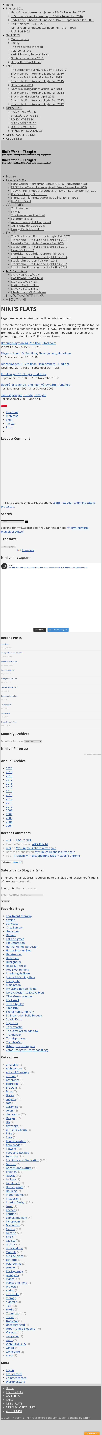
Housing (11, 1191)
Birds (9, 1091)
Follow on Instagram (59, 629)
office (9, 1237)
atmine (10, 920)
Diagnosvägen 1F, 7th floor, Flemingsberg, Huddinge (35, 364)
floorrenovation (16, 1141)
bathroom (12, 1080)
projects (11, 1286)
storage (11, 1298)
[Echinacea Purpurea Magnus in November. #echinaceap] (51, 580)
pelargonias (13, 1263)
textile (10, 1309)
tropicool (12, 1321)
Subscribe (5, 902)
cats (8, 1103)
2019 (9, 772)
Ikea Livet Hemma (17, 969)
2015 (9, 787)
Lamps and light (16, 1218)
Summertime (5, 713)
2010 (9, 806)
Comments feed (16, 1378)
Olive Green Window (19, 996)
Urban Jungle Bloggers (20, 1046)
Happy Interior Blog (18, 950)
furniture (12, 1156)
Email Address (10, 895)
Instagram (12, 1198)
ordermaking (14, 1248)
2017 (9, 780)
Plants (10, 1279)
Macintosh (13, 1225)
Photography (14, 1271)
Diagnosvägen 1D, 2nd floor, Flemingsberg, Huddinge (36, 353)
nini (8, 840)
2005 (9, 818)
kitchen (11, 1210)
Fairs (9, 1133)
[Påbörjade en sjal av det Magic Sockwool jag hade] (17, 617)
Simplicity (12, 1008)
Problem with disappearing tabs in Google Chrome (47, 856)
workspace (13, 1351)
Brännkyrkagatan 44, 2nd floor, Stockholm (28, 343)
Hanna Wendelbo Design (22, 946)
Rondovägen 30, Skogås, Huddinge (23, 374)
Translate (28, 550)
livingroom (13, 1221)
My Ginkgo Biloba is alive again (36, 848)
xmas (9, 1355)
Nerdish (11, 1233)
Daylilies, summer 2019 (9, 687)
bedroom (12, 1084)
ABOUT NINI (24, 840)
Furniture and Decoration (22, 1160)
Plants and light (16, 1283)
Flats (9, 1137)
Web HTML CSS (16, 1344)
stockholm (12, 1294)
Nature (10, 1229)
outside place (14, 1256)
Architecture (14, 1068)
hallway (11, 1179)
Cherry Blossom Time (8, 722)
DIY (8, 1122)
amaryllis (12, 1064)
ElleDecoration (15, 943)
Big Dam (11, 1087)
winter (10, 1348)
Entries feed (14, 1374)
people (10, 1267)
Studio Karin (14, 1019)
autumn (11, 1076)
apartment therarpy (19, 916)
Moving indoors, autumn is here (12, 653)
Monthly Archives (12, 741)
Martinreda (13, 985)
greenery (11, 1172)
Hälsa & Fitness (16, 966)
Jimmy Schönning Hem (20, 977)
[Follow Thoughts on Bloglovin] (12, 863)
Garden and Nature (18, 1168)
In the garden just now (9, 679)
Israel (9, 1206)
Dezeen (11, 935)
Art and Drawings (17, 1072)
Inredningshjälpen (18, 973)
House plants (14, 1187)
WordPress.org (15, 1382)
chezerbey (12, 931)
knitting (11, 1214)
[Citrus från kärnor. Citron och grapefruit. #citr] (84, 580)
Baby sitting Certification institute (92, 754)
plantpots (12, 1275)
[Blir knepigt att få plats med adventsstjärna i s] (84, 617)
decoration (13, 1114)
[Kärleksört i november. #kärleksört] (84, 599)
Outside (11, 1252)
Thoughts (12, 1313)
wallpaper (12, 1336)
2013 (9, 795)
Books (10, 1095)
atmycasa (12, 924)
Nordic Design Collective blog (25, 992)
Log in (10, 1370)
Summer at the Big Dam (9, 696)
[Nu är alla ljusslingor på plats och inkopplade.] (51, 599)
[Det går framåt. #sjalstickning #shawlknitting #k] (17, 599)
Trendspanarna (16, 1038)
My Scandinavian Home (21, 989)
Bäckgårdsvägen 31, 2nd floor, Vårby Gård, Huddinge (35, 385)
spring (10, 1290)
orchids (11, 1244)
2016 (9, 783)
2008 (9, 810)
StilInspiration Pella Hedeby (24, 1015)
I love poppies (6, 705)
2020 (9, 768)
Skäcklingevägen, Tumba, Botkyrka (23, 395)
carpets (11, 1099)
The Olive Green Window (22, 1031)
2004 (9, 822)
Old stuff (11, 1240)
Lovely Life (13, 981)
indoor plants (15, 1195)
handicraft (13, 1183)
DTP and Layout (16, 1130)
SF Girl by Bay (15, 1004)
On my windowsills (7, 670)
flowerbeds (13, 1145)
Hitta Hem (12, 958)
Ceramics (12, 1107)
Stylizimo (12, 1023)
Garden (11, 1164)
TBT (8, 1306)
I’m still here (5, 644)
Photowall (12, 1000)
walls (9, 1340)
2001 (9, 826)
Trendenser (13, 1034)
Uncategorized (15, 1325)
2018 (9, 776)
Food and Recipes (17, 1152)
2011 (9, 803)
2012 (9, 799)
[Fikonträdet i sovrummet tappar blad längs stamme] (51, 617)
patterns (11, 1260)
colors (10, 1110)
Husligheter (13, 962)
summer (11, 1302)
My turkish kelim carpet (9, 661)
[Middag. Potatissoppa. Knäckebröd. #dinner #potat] (17, 580)
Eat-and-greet (15, 939)
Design (10, 1118)
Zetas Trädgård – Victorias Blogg (27, 1050)
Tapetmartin (14, 1027)
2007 (9, 814)
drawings (12, 1126)
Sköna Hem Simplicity (20, 1012)
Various (11, 1332)
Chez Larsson (14, 927)
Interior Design (15, 1202)
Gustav (10, 1175)
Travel (10, 1317)
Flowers (11, 1149)
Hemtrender (14, 954)
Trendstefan (14, 1042)
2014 (9, 791)
